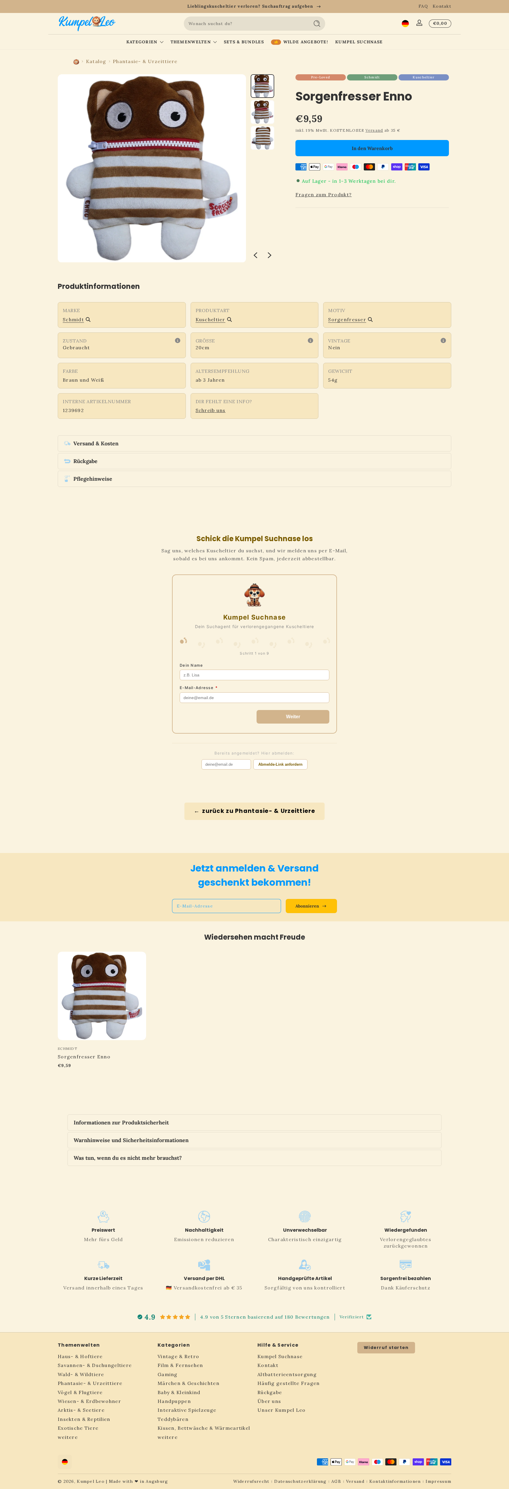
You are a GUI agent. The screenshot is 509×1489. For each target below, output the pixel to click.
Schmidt (372, 77)
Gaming (168, 1375)
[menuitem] (105, 1356)
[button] (405, 23)
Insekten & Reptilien (84, 1419)
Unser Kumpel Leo (281, 1410)
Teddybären (173, 1419)
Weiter (293, 716)
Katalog (96, 61)
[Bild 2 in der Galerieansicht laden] (262, 112)
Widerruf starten (386, 1347)
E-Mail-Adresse (199, 687)
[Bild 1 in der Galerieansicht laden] (262, 86)
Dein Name (191, 665)
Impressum (438, 1481)
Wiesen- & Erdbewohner (89, 1401)
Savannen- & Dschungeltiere (95, 1365)
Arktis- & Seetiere (81, 1410)
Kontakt (442, 6)
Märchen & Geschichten (188, 1383)
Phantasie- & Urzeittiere (145, 61)
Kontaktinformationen (395, 1481)
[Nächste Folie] (269, 255)
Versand (374, 130)
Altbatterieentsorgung (287, 1375)
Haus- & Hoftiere (80, 1357)
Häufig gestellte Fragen (288, 1383)
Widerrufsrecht (251, 1481)
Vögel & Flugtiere (80, 1392)
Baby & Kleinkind (179, 1392)
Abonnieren (307, 906)
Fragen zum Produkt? (323, 194)
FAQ (423, 6)
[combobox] (245, 24)
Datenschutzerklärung (300, 1481)
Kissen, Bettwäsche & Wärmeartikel (204, 1428)
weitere (68, 1437)
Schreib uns (211, 410)
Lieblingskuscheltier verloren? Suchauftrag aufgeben (250, 6)
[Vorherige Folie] (255, 255)
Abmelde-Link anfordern (280, 764)
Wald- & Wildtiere (81, 1375)
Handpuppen (174, 1401)
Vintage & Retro (178, 1357)
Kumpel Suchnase (280, 1357)
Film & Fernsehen (180, 1365)
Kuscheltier (423, 77)
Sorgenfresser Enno (84, 1057)
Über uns (269, 1401)
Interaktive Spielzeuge (187, 1410)
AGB (336, 1481)
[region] (254, 6)
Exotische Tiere (78, 1428)
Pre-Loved (320, 77)
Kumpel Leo (91, 1481)
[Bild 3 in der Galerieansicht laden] (262, 138)
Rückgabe (269, 1392)
